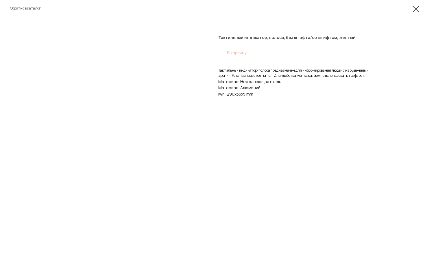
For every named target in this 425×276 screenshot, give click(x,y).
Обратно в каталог (25, 8)
